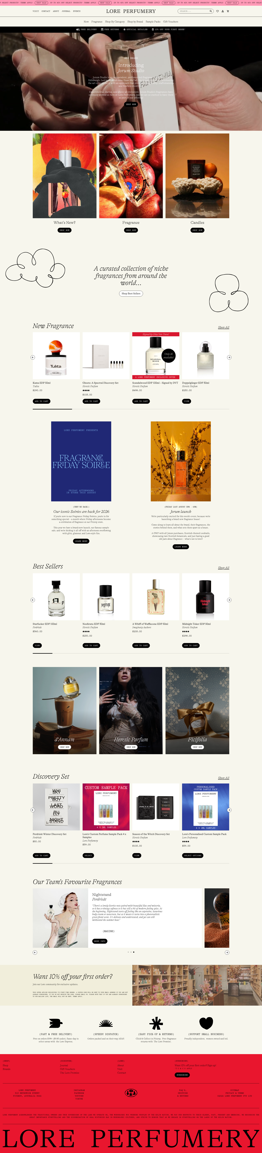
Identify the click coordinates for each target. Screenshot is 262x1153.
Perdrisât (37, 627)
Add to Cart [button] (41, 401)
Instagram (79, 1090)
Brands (6, 1069)
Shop (5, 1065)
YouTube (79, 1096)
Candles (197, 222)
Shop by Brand (135, 21)
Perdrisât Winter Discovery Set (49, 834)
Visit (36, 11)
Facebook (79, 1093)
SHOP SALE (55, 3)
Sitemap (234, 1090)
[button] (33, 357)
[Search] (210, 11)
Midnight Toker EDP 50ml (196, 624)
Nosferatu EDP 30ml (94, 624)
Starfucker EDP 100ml (45, 624)
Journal (66, 11)
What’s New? (64, 222)
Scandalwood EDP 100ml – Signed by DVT (155, 383)
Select (88, 855)
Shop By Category (115, 21)
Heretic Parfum (90, 386)
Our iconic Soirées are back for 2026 (81, 511)
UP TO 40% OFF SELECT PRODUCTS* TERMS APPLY (23, 3)
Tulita (36, 386)
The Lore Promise (69, 1072)
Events (77, 11)
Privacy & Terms (235, 1093)
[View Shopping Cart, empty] (227, 11)
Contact (46, 11)
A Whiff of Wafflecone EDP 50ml (150, 624)
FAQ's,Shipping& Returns (182, 1093)
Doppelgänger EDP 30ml (195, 383)
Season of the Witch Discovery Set (151, 834)
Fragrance (96, 21)
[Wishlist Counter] (217, 11)
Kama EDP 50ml (41, 383)
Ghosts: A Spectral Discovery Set (100, 383)
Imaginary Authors (141, 627)
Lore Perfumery (90, 840)
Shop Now (64, 747)
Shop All (223, 327)
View (186, 401)
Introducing (131, 67)
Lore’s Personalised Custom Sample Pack (204, 834)
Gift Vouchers (170, 21)
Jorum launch (181, 511)
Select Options (192, 855)
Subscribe (182, 1075)
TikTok (79, 1099)
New (86, 21)
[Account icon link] (222, 11)
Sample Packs (153, 21)
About (56, 11)
